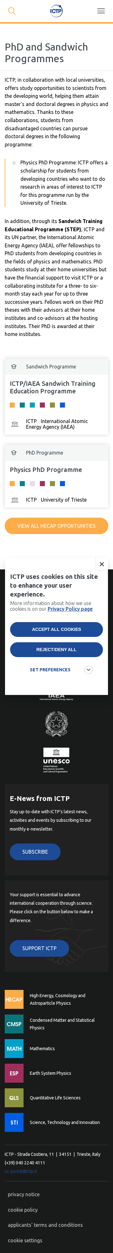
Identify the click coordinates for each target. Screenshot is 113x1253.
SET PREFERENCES (50, 669)
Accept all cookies (56, 629)
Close (101, 564)
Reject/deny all (56, 649)
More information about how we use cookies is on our (51, 606)
